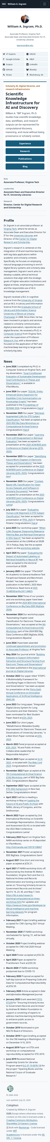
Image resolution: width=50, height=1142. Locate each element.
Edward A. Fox (11, 340)
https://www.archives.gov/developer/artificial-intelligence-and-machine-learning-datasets (26, 908)
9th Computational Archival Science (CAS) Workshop (26, 628)
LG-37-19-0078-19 (32, 1065)
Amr (8, 476)
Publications (25, 158)
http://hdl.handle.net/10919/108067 (24, 847)
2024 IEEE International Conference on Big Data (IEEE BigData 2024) (26, 606)
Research (25, 151)
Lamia (9, 504)
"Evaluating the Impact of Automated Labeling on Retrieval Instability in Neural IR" (24, 556)
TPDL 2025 (27, 519)
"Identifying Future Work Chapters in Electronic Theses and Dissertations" (26, 460)
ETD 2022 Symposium (17, 789)
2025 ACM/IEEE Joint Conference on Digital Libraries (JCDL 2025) (26, 448)
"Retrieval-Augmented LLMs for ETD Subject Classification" (25, 416)
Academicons (13, 1134)
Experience (25, 143)
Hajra (40, 408)
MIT (15, 1130)
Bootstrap (24, 1127)
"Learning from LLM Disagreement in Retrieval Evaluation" (25, 438)
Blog (25, 166)
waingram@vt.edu (25, 45)
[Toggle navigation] (44, 4)
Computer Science (13, 333)
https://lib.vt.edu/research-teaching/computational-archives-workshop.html (23, 899)
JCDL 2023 (27, 717)
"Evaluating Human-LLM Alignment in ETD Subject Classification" (25, 513)
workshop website (30, 548)
